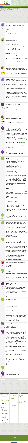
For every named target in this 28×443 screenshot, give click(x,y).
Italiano (3, 435)
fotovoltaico (21, 395)
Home (26, 435)
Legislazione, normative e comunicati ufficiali (4, 422)
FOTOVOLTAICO (3, 406)
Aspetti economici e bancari (4, 398)
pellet (20, 399)
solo (21, 402)
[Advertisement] (14, 16)
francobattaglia (2, 10)
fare (22, 394)
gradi (25, 395)
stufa (23, 402)
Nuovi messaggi (2, 7)
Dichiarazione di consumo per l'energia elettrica (5, 417)
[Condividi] (26, 23)
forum (24, 394)
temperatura (21, 403)
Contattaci (16, 435)
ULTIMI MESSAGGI (3, 393)
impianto (22, 397)
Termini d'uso (18, 435)
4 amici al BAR (3, 415)
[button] (8, 6)
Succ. (3, 379)
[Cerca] (27, 6)
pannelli (21, 398)
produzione (25, 400)
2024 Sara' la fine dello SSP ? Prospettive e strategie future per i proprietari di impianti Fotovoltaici (5, 400)
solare (20, 402)
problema (22, 400)
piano (22, 399)
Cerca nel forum (5, 7)
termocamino (21, 404)
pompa (24, 399)
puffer (20, 401)
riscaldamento (23, 401)
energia (20, 394)
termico (24, 403)
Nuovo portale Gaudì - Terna (5, 407)
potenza (20, 400)
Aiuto (24, 435)
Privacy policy (21, 435)
